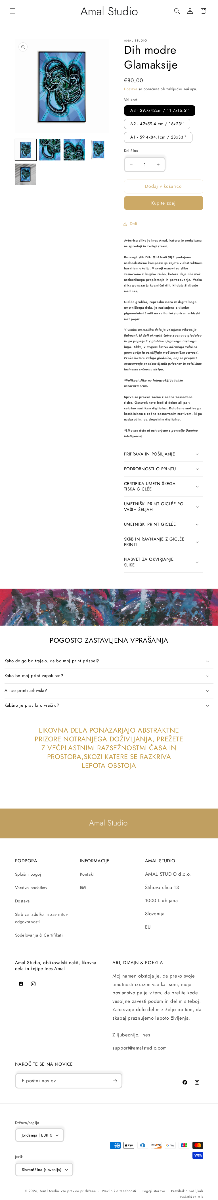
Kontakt (87, 874)
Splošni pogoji (29, 874)
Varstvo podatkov (31, 887)
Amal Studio (49, 1191)
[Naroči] (114, 1080)
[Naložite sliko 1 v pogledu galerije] (25, 149)
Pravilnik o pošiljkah (187, 1191)
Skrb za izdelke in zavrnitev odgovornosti (41, 918)
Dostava (130, 89)
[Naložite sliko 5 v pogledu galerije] (25, 174)
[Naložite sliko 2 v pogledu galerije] (49, 149)
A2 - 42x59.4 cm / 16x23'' (157, 124)
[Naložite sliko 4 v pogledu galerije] (98, 149)
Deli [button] (134, 223)
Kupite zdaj (163, 203)
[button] (12, 10)
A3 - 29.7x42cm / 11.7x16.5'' (159, 110)
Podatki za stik (191, 1197)
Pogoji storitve (153, 1191)
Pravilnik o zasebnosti (119, 1191)
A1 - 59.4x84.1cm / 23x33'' (158, 137)
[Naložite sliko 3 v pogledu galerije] (74, 149)
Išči (83, 887)
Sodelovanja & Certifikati (39, 935)
